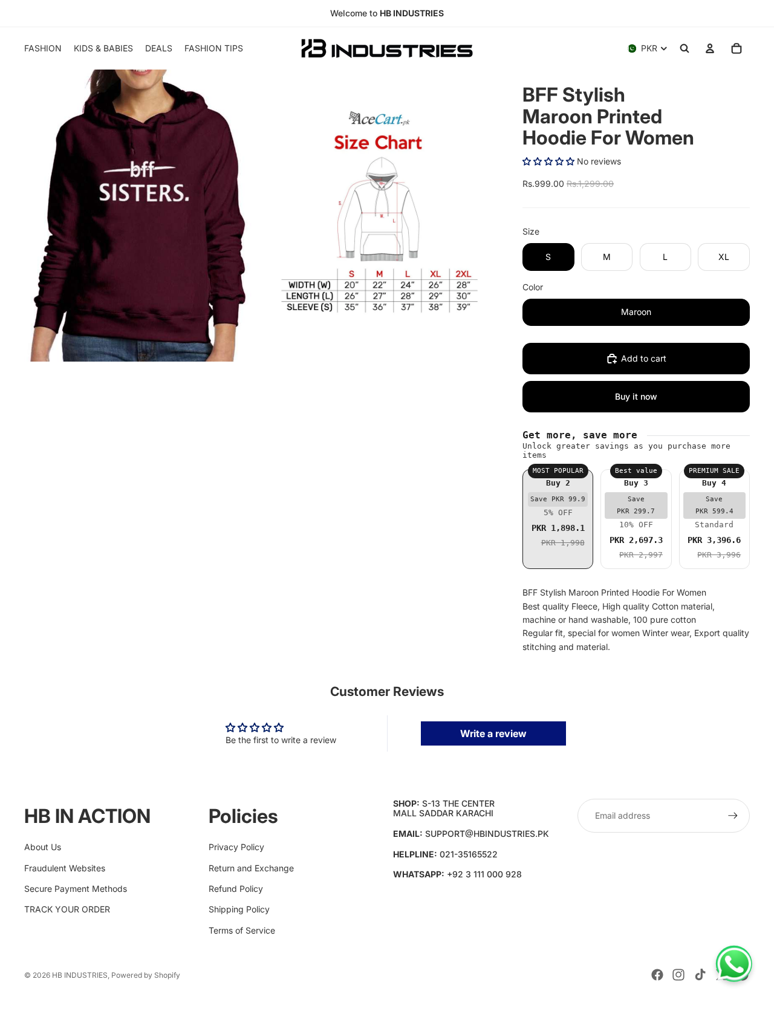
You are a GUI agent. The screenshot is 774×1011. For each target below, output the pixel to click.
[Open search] (684, 48)
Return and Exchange (251, 868)
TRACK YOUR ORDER (67, 909)
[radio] (557, 519)
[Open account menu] (710, 48)
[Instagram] (678, 974)
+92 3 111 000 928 (484, 874)
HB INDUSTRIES (80, 975)
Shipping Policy (239, 909)
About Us (42, 847)
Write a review (493, 733)
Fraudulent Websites (64, 868)
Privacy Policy (236, 847)
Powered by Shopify (145, 975)
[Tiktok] (700, 974)
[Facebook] (657, 974)
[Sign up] (732, 815)
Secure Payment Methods (75, 888)
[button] (548, 161)
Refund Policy (236, 888)
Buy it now (636, 396)
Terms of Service (242, 930)
